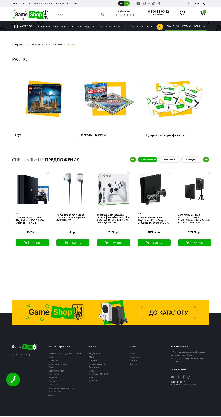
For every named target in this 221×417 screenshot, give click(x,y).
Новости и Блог (56, 370)
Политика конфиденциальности (65, 353)
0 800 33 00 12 (158, 11)
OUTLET (93, 381)
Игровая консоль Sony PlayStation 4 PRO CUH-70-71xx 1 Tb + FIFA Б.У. (30, 220)
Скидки (191, 159)
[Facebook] (149, 3)
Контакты (25, 3)
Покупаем (172, 26)
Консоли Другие (97, 363)
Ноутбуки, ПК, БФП (98, 374)
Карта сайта (54, 384)
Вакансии (53, 377)
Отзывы (52, 381)
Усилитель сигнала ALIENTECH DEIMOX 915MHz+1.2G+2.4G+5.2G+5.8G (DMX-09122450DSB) (194, 218)
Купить (36, 242)
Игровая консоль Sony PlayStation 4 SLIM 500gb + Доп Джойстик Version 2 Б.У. (153, 220)
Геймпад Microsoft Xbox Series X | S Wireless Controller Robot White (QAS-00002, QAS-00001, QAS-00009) (113, 218)
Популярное (148, 159)
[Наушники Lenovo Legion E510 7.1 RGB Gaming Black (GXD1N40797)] (72, 192)
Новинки (169, 159)
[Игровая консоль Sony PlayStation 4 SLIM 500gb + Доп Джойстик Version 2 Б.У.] (154, 192)
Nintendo (93, 360)
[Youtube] (138, 3)
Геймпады (94, 367)
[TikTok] (153, 4)
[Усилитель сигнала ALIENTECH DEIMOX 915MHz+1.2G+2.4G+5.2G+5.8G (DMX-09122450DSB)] (194, 192)
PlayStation (94, 353)
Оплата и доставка (42, 3)
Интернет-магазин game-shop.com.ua (31, 44)
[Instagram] (144, 3)
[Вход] (204, 4)
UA (127, 3)
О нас (15, 3)
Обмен (133, 360)
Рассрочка (72, 3)
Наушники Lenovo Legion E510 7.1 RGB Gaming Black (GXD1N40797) (70, 217)
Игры (91, 370)
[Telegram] (158, 3)
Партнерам (54, 391)
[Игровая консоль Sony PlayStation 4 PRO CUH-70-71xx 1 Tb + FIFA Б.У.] (32, 192)
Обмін (198, 26)
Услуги (133, 363)
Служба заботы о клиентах (61, 388)
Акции (51, 394)
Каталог (59, 44)
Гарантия (59, 3)
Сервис (186, 26)
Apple (92, 377)
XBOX (91, 356)
